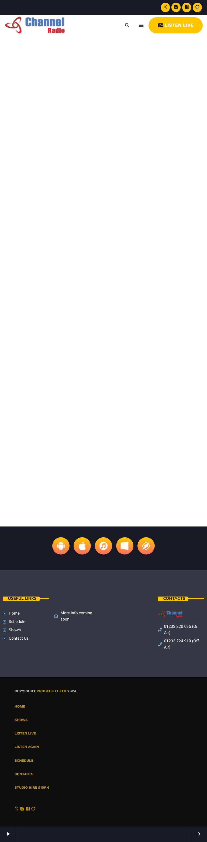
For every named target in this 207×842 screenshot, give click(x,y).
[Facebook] (186, 7)
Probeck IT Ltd (51, 691)
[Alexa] (197, 7)
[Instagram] (176, 7)
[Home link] (41, 25)
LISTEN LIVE (176, 25)
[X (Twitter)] (165, 7)
